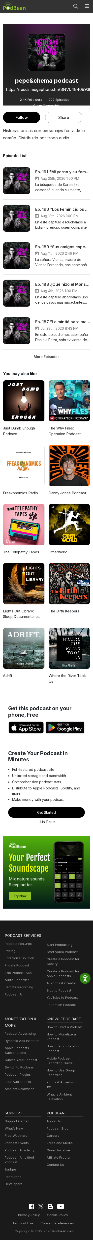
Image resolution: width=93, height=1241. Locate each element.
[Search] (75, 6)
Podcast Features (18, 944)
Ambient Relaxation (19, 1089)
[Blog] (50, 1206)
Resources (13, 1177)
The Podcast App (18, 973)
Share (63, 117)
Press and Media (60, 1143)
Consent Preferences (57, 1223)
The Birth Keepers (64, 611)
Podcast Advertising (20, 1033)
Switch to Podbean (19, 1067)
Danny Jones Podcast (67, 493)
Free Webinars (16, 1135)
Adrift (7, 675)
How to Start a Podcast (65, 1027)
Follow (22, 117)
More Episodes (47, 357)
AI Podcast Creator (61, 983)
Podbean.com (63, 1231)
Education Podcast (61, 1005)
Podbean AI (14, 994)
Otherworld (58, 552)
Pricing (10, 951)
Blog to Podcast (59, 990)
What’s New (14, 1128)
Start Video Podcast (62, 952)
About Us (54, 1121)
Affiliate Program (59, 1157)
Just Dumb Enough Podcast (19, 431)
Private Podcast (17, 965)
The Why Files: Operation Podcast (65, 431)
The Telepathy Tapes (21, 552)
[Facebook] (31, 1206)
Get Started (46, 812)
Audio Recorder (17, 980)
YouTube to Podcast (62, 997)
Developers (13, 1184)
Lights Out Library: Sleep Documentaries (21, 614)
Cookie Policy (57, 1215)
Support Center (17, 1121)
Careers (53, 1135)
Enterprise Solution (19, 958)
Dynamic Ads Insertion (22, 1041)
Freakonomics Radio (20, 493)
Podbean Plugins (18, 1074)
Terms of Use (22, 1223)
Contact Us (55, 1165)
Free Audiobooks (18, 1082)
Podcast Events (17, 1143)
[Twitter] (41, 1206)
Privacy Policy (29, 1215)
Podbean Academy (19, 1150)
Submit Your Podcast (21, 1060)
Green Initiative (58, 1150)
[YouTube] (60, 1206)
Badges (11, 1169)
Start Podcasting (59, 945)
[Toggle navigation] (87, 6)
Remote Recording (19, 987)
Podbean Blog (57, 1128)
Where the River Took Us (67, 678)
